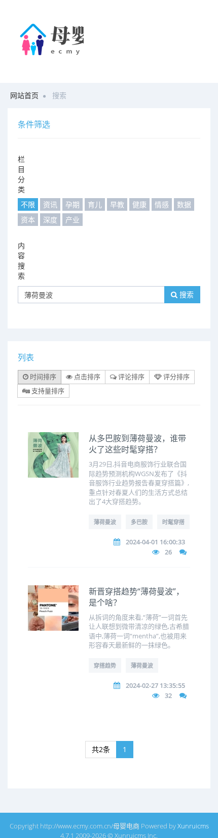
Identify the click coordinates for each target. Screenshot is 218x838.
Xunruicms (193, 825)
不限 (28, 204)
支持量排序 (47, 390)
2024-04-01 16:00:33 (155, 541)
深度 (50, 219)
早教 (117, 204)
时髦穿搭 (173, 522)
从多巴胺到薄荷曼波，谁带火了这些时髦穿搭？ (137, 444)
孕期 (72, 204)
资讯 (50, 204)
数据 (184, 204)
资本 (28, 219)
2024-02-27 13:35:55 (155, 685)
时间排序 (42, 376)
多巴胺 (139, 522)
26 (168, 551)
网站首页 (24, 95)
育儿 (95, 204)
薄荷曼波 (105, 522)
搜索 (185, 294)
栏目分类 (21, 174)
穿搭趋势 (105, 665)
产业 (72, 219)
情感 (162, 204)
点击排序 (86, 376)
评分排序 (176, 376)
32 (168, 695)
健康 (139, 204)
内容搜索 (21, 261)
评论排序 (130, 376)
